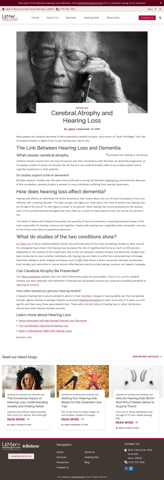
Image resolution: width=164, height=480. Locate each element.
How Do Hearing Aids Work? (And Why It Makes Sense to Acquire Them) (135, 402)
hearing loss (112, 180)
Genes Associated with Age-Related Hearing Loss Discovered (53, 320)
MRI (80, 260)
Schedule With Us (21, 456)
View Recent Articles (145, 356)
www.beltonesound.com (90, 3)
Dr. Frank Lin (23, 243)
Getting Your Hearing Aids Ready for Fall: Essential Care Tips (81, 402)
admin (71, 129)
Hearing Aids (25, 395)
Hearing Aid (12, 395)
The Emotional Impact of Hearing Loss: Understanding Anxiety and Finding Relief (27, 402)
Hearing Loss (82, 108)
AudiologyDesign (78, 477)
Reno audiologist (31, 276)
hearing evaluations (90, 300)
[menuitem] (149, 9)
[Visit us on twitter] (160, 9)
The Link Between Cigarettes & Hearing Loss (43, 325)
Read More (16, 419)
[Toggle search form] (160, 18)
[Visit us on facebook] (155, 9)
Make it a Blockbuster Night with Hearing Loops (45, 330)
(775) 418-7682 (67, 9)
